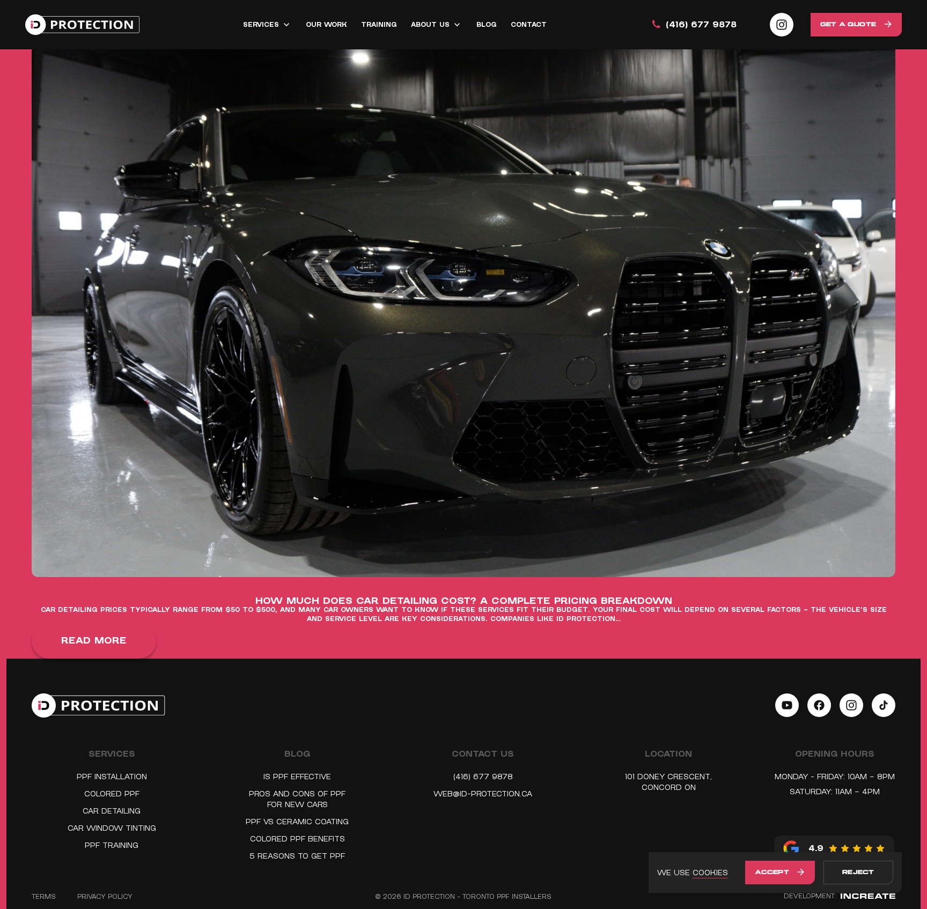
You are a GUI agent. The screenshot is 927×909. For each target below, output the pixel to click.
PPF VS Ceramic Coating (297, 821)
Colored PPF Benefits (297, 839)
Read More (94, 640)
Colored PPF (111, 794)
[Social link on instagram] (781, 24)
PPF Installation (112, 776)
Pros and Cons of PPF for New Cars (297, 799)
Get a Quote (848, 24)
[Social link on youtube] (787, 705)
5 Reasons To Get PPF (297, 856)
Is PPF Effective (297, 776)
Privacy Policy (105, 896)
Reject (858, 872)
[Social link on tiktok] (883, 705)
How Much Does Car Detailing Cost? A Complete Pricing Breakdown (463, 601)
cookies (710, 872)
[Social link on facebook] (819, 705)
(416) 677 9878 (701, 24)
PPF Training (111, 845)
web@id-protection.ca (482, 794)
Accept (772, 872)
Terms (44, 896)
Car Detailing (112, 811)
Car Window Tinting (112, 828)
